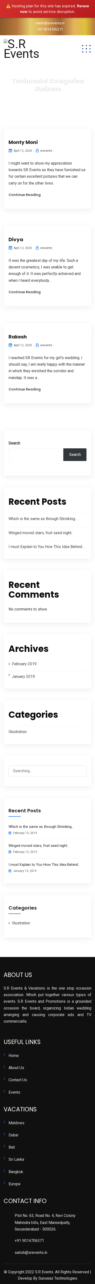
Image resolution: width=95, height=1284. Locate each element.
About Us (16, 1067)
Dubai (13, 1135)
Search (14, 443)
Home (14, 1055)
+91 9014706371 (50, 29)
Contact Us (18, 1080)
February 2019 (24, 664)
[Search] (78, 771)
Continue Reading (25, 194)
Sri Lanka (16, 1159)
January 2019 (23, 676)
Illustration (18, 731)
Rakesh (18, 336)
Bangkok (16, 1171)
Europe (14, 1184)
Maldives (16, 1123)
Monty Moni (23, 142)
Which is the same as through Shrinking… (43, 518)
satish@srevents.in (50, 23)
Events (14, 1092)
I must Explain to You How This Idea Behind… (47, 546)
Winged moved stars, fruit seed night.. (41, 533)
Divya (16, 239)
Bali (12, 1147)
